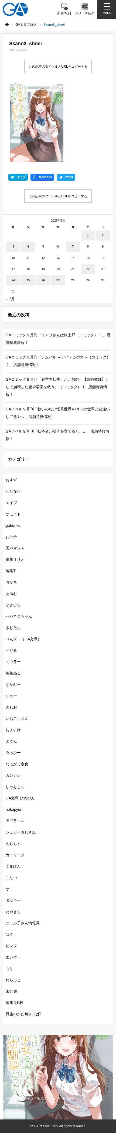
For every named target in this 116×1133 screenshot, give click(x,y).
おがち (11, 582)
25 (28, 280)
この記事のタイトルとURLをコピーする (58, 66)
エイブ (11, 502)
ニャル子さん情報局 (23, 923)
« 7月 (10, 299)
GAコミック (16, 1074)
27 (58, 280)
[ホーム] (7, 25)
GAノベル (70, 1064)
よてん (11, 741)
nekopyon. (14, 809)
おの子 (11, 537)
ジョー (11, 696)
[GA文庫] (15, 9)
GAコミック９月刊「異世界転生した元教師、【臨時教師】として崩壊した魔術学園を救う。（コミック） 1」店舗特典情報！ (57, 387)
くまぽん (13, 866)
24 (13, 280)
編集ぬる (13, 673)
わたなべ (13, 491)
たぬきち (13, 912)
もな (9, 968)
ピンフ (11, 946)
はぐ (9, 934)
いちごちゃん (17, 718)
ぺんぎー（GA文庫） (23, 639)
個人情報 (68, 1098)
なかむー (13, 684)
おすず (11, 480)
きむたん (13, 627)
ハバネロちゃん (19, 616)
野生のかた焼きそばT (24, 1014)
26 (43, 280)
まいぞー (13, 957)
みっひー (13, 752)
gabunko (13, 525)
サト (9, 889)
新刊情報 (14, 1045)
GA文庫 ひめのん (20, 798)
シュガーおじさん (21, 832)
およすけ (13, 730)
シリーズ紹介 (17, 1055)
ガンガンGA (71, 1074)
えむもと (13, 843)
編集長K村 (14, 1002)
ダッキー (13, 900)
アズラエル (15, 821)
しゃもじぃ (15, 787)
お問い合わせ (16, 1113)
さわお (11, 707)
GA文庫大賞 (16, 1064)
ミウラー (13, 662)
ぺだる (11, 650)
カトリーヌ (15, 855)
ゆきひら (13, 605)
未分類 (11, 991)
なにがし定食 (17, 764)
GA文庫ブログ (73, 1055)
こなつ (11, 877)
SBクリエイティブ (19, 1084)
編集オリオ (15, 559)
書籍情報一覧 (72, 1045)
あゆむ (11, 593)
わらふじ (13, 980)
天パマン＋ (15, 548)
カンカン (13, 775)
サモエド (13, 514)
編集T (11, 571)
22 (88, 269)
